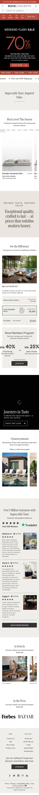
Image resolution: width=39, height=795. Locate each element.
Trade (28, 745)
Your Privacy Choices (23, 785)
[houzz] (27, 776)
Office (31, 130)
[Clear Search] (36, 11)
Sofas (9, 130)
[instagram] (18, 776)
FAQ (10, 742)
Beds (13, 130)
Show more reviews (19, 625)
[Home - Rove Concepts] (19, 6)
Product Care (10, 748)
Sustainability (28, 748)
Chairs (19, 130)
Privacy (13, 784)
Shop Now (31, 17)
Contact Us (10, 738)
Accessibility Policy (23, 784)
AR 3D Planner (28, 742)
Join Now (19, 363)
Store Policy (10, 745)
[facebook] (10, 776)
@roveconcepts (23, 449)
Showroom (28, 738)
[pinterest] (23, 776)
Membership (28, 751)
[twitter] (14, 776)
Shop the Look (13, 423)
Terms (7, 784)
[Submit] (2, 11)
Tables (25, 130)
